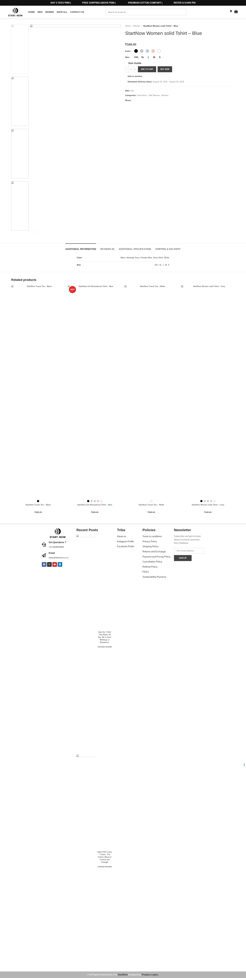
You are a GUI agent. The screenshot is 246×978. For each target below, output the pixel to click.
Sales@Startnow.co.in (58, 557)
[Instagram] (49, 564)
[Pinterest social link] (139, 100)
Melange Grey (133, 257)
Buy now (164, 69)
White (166, 257)
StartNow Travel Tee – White (151, 505)
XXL (156, 265)
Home (128, 26)
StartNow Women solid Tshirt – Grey (208, 505)
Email (52, 553)
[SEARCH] (183, 12)
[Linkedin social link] (142, 100)
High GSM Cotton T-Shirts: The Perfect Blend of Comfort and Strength (104, 857)
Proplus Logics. (150, 974)
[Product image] (38, 391)
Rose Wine (158, 257)
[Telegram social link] (146, 100)
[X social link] (136, 100)
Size (127, 57)
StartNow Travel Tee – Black (38, 505)
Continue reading (105, 647)
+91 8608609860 (56, 547)
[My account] (219, 12)
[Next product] (233, 25)
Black (123, 257)
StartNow (123, 974)
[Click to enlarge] (35, 232)
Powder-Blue (146, 257)
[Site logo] (15, 12)
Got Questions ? (57, 542)
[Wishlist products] (224, 12)
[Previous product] (227, 25)
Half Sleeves (154, 95)
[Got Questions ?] (44, 545)
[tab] (80, 247)
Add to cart (147, 69)
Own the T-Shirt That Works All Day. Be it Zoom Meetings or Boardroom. (104, 637)
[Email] (44, 555)
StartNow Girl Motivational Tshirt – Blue (94, 505)
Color (127, 51)
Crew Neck (142, 95)
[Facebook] (44, 564)
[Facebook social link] (133, 100)
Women (136, 26)
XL (160, 265)
